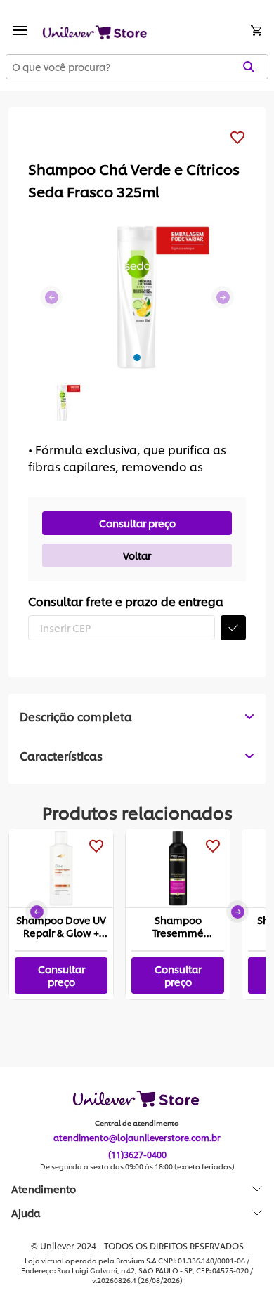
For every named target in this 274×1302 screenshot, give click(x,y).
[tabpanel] (137, 755)
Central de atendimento (137, 1123)
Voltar (137, 555)
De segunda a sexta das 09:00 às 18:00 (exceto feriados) (137, 1166)
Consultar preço (137, 523)
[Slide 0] (137, 357)
